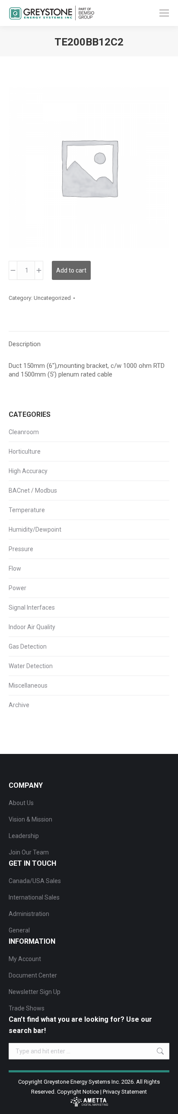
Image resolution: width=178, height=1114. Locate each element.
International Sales (34, 897)
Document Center (33, 975)
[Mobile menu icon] (164, 13)
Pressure (21, 549)
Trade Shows (26, 1008)
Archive (19, 705)
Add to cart (71, 270)
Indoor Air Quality (32, 627)
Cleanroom (24, 432)
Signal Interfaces (32, 607)
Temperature (27, 510)
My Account (25, 958)
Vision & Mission (30, 819)
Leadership (24, 835)
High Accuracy (28, 471)
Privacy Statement (125, 1091)
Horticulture (25, 451)
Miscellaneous (28, 685)
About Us (21, 802)
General (19, 930)
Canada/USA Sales (35, 880)
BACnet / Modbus (33, 490)
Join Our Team (29, 852)
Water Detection (31, 666)
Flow (15, 568)
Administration (29, 913)
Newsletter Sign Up (34, 991)
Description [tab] (25, 344)
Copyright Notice (78, 1091)
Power (17, 588)
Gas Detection (28, 646)
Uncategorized (52, 298)
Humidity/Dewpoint (35, 529)
